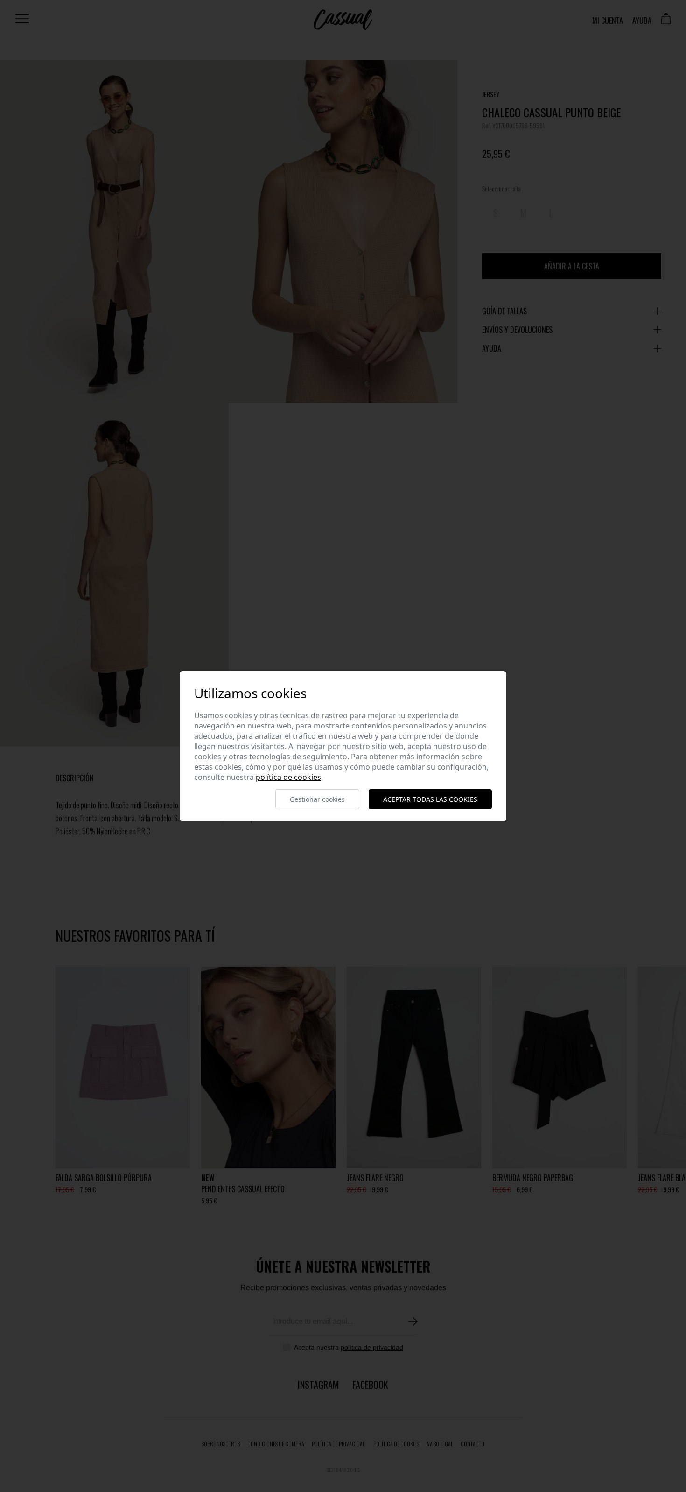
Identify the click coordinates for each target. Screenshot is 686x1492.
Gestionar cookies (317, 799)
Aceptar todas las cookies (430, 799)
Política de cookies (288, 777)
